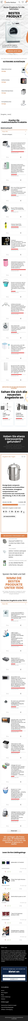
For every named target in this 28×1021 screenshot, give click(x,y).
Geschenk (4, 936)
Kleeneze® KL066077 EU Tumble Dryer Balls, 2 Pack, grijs (16, 543)
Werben (3, 999)
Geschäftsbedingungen (7, 1007)
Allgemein (4, 902)
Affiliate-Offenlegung (6, 1009)
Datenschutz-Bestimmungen (9, 1005)
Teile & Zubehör (12, 548)
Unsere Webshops (5, 997)
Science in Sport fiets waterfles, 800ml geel (16, 224)
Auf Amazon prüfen (9, 516)
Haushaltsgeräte (5, 868)
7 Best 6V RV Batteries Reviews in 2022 (16, 914)
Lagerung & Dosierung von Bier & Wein (17, 560)
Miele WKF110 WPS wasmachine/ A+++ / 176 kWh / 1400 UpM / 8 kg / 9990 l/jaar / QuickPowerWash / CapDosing (18, 328)
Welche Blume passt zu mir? (18, 896)
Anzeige (3, 71)
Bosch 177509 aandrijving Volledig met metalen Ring (17, 208)
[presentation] (2, 408)
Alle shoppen (4, 992)
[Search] (19, 2)
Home (2, 990)
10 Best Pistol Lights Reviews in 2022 (18, 880)
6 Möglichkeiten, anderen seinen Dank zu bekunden (17, 931)
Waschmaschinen (13, 538)
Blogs (2, 994)
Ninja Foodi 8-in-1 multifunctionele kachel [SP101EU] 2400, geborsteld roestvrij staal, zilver (18, 660)
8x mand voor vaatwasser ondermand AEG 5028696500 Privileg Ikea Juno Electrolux (18, 703)
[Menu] (2, 2)
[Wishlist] (23, 2)
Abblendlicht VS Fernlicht (17, 862)
